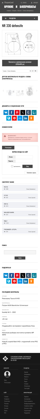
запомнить (17, 166)
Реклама (6, 404)
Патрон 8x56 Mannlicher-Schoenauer (15, 305)
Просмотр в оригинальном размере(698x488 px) (20, 63)
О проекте (6, 399)
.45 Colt (4, 319)
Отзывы (6, 406)
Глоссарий (26, 388)
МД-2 (19, 222)
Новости (4, 339)
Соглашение (27, 399)
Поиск (24, 3)
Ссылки (6, 408)
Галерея (4, 316)
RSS (5, 413)
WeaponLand (8, 2)
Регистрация (8, 148)
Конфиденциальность (29, 404)
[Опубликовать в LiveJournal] (8, 118)
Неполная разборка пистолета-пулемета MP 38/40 (18, 334)
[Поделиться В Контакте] (5, 112)
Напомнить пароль (31, 173)
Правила (26, 397)
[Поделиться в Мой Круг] (14, 118)
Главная (6, 397)
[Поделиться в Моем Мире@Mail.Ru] (20, 118)
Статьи (4, 323)
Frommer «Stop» (19, 230)
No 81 (19, 188)
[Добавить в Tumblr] (28, 112)
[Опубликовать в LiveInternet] (34, 112)
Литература (5, 309)
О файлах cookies (28, 406)
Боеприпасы (6, 303)
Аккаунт (35, 3)
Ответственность (28, 401)
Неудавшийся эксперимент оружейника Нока (18, 326)
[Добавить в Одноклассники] (31, 118)
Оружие (4, 296)
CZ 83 (19, 196)
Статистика (7, 401)
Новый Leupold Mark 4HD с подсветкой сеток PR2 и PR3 (20, 343)
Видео (4, 330)
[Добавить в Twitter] (22, 112)
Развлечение (27, 411)
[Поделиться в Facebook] (11, 112)
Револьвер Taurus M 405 (11, 298)
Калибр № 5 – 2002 (9, 312)
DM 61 (19, 205)
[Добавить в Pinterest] (17, 112)
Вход (5, 380)
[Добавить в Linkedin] (25, 118)
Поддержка (27, 413)
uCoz (31, 408)
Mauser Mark (19, 213)
